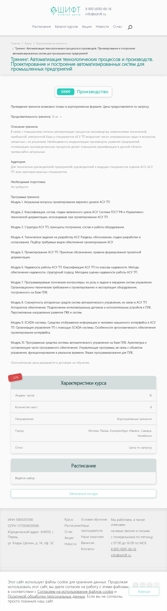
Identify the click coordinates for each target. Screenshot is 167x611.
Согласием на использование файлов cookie (75, 591)
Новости (102, 26)
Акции (87, 26)
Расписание (41, 26)
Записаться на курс (83, 493)
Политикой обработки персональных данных (46, 596)
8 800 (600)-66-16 (98, 8)
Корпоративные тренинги (51, 43)
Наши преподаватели (92, 528)
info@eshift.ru (95, 14)
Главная (15, 43)
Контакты (87, 549)
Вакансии (87, 542)
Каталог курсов (66, 26)
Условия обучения (94, 519)
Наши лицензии (92, 536)
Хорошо (144, 591)
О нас (117, 26)
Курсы (28, 43)
